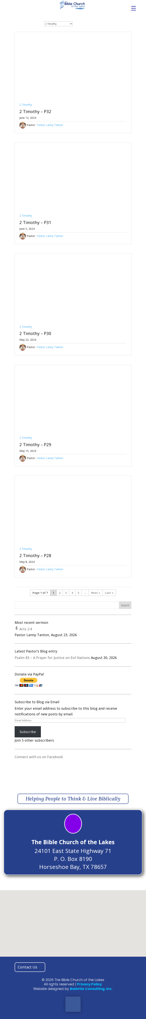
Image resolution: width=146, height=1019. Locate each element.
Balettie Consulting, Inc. (91, 988)
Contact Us (27, 967)
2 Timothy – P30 (35, 333)
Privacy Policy (89, 984)
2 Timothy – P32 (35, 111)
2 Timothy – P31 (35, 222)
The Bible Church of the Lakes (73, 842)
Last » (109, 593)
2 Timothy (25, 104)
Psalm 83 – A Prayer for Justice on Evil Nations (52, 657)
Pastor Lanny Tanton (50, 125)
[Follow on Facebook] (73, 1004)
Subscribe (28, 731)
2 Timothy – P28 (35, 555)
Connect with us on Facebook (39, 757)
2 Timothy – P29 (35, 444)
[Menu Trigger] (133, 8)
